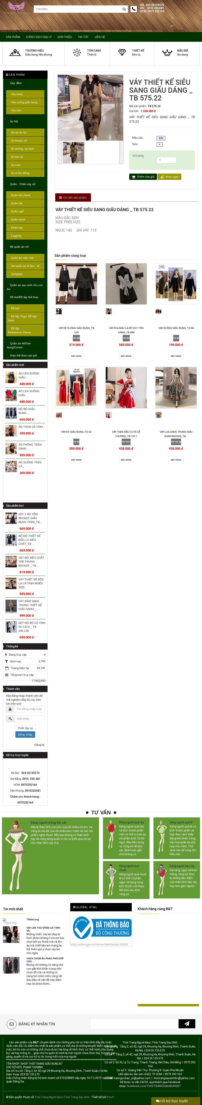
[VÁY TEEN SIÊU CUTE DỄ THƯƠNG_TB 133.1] (126, 388)
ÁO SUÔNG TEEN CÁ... (30, 464)
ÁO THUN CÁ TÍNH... (32, 426)
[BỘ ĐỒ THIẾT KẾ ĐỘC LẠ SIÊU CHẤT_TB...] (11, 540)
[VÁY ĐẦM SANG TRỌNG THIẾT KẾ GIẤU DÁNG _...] (11, 606)
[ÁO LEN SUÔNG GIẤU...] (11, 377)
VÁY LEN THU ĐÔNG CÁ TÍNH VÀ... (43, 929)
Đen (161, 138)
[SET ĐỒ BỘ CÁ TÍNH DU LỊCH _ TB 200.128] (11, 627)
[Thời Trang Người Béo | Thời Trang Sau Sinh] (17, 7)
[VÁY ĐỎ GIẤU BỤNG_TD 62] (76, 388)
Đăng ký (39, 744)
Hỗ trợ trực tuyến (174, 1101)
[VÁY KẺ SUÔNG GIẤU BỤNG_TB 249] (76, 284)
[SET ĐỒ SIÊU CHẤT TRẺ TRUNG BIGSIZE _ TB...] (11, 561)
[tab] (73, 198)
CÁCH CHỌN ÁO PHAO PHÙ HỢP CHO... (45, 960)
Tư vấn (101, 812)
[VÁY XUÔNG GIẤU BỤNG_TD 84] (176, 284)
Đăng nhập (25, 734)
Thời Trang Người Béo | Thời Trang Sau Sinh (62, 1097)
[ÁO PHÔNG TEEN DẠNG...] (11, 448)
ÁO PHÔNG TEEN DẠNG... (30, 446)
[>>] (187, 1023)
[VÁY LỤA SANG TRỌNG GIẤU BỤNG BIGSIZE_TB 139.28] (176, 388)
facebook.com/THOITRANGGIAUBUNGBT (154, 1086)
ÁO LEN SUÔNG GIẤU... (29, 375)
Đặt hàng (76, 356)
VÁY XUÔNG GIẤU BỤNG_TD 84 (176, 328)
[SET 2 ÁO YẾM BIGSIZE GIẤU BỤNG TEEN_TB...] (11, 518)
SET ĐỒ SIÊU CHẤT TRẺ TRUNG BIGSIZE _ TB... (31, 561)
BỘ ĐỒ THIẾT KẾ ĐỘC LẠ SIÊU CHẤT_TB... (30, 539)
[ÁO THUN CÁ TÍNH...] (11, 430)
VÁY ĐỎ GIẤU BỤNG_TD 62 (76, 431)
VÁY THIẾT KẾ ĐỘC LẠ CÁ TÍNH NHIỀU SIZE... (31, 583)
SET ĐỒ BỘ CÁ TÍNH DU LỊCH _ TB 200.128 (32, 626)
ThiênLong (32, 919)
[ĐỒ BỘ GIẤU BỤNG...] (11, 413)
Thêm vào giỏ (145, 176)
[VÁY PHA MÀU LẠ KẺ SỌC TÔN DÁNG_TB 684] (126, 284)
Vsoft (110, 1097)
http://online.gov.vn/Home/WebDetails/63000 (99, 944)
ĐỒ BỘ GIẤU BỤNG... (27, 411)
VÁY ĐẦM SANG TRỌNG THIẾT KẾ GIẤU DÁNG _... (30, 605)
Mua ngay (172, 176)
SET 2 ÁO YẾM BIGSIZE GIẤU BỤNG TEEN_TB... (30, 518)
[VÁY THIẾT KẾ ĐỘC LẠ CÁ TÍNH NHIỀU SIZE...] (11, 583)
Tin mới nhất (13, 909)
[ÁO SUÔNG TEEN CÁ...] (11, 466)
